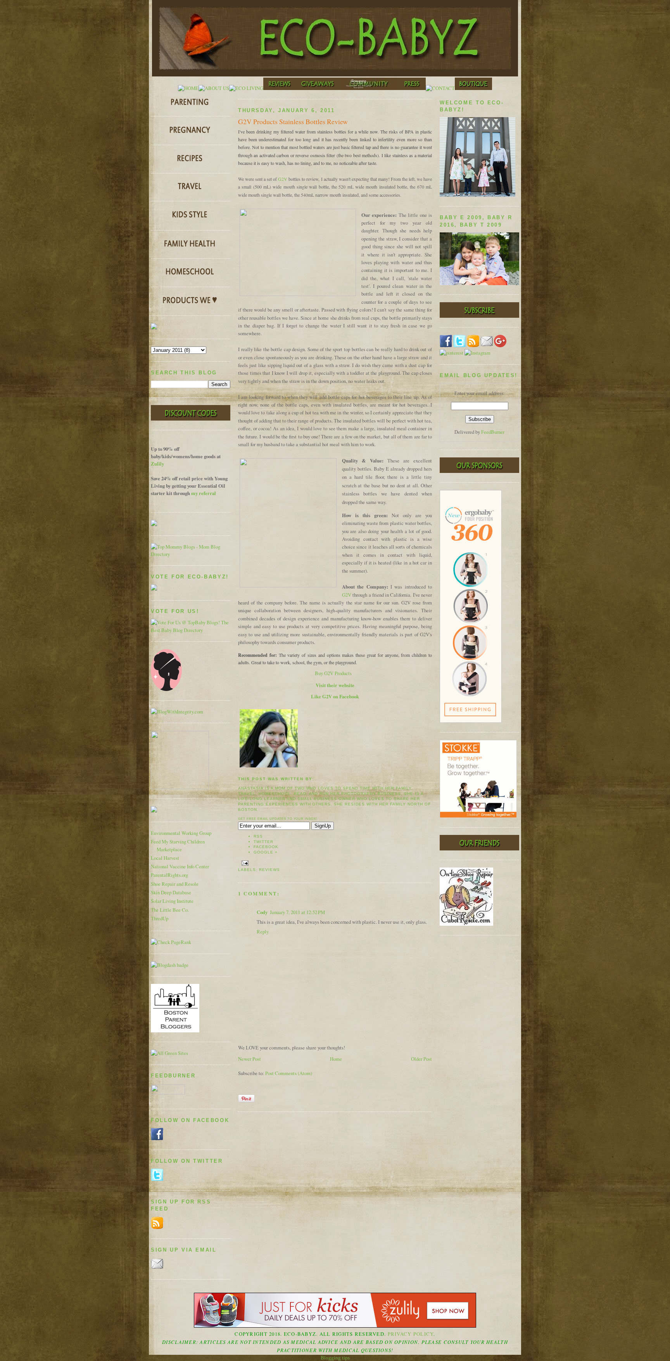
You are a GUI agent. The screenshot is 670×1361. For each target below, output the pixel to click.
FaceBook (266, 847)
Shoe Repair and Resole (175, 884)
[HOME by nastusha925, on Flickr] (188, 88)
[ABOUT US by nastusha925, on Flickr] (214, 88)
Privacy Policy (411, 1334)
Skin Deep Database (171, 892)
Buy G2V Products (333, 673)
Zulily (157, 463)
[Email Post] (244, 863)
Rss (258, 836)
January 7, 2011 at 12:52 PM (297, 912)
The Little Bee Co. (170, 910)
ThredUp (159, 918)
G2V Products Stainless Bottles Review (293, 121)
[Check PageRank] (171, 942)
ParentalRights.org (169, 875)
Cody (262, 912)
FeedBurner (492, 432)
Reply (263, 931)
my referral (203, 493)
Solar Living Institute (172, 901)
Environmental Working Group (181, 833)
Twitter (263, 842)
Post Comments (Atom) (288, 1073)
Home (336, 1059)
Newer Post (249, 1059)
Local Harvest (165, 858)
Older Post (421, 1059)
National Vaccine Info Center (180, 866)
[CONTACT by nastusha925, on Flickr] (440, 88)
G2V (282, 179)
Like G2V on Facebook (335, 696)
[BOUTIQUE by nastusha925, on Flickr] (473, 88)
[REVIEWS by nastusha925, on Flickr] (279, 88)
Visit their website (335, 685)
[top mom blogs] (190, 554)
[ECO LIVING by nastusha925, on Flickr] (246, 88)
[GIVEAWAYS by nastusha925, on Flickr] (318, 88)
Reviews (269, 870)
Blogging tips (335, 1358)
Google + (266, 852)
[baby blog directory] (190, 630)
